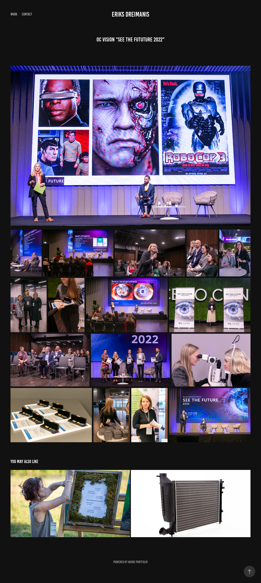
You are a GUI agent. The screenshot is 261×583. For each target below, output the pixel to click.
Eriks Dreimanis (130, 14)
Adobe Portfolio (138, 562)
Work (14, 14)
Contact (27, 14)
